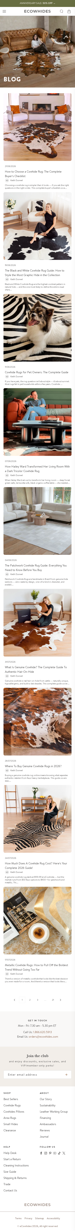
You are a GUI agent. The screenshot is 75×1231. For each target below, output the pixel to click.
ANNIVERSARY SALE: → (37, 3)
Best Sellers (10, 1099)
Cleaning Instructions (16, 1165)
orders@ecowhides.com (43, 1036)
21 (53, 999)
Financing (45, 1118)
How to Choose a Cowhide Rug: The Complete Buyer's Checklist (33, 174)
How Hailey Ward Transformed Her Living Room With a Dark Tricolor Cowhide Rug (37, 469)
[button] (4, 11)
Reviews (45, 1130)
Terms (18, 1218)
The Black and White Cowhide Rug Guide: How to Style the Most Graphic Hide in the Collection (34, 273)
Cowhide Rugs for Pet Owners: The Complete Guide (36, 372)
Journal (44, 1136)
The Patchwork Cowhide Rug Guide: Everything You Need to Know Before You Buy (36, 568)
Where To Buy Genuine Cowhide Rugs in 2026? (33, 766)
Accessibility (53, 1218)
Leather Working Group (54, 1111)
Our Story (46, 1099)
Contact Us (10, 1190)
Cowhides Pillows (13, 1111)
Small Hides (10, 1124)
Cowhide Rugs (12, 1105)
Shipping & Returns (15, 1178)
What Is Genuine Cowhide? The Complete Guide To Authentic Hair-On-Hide (36, 669)
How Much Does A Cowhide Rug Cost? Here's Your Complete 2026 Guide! (36, 865)
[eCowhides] (37, 11)
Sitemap (39, 1218)
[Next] (60, 1000)
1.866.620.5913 (42, 1032)
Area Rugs (9, 1118)
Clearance (9, 1130)
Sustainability (47, 1105)
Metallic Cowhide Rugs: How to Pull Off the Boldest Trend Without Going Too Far (36, 967)
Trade (6, 1184)
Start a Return (12, 1159)
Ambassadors (48, 1124)
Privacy (28, 1218)
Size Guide (9, 1171)
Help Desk (9, 1153)
